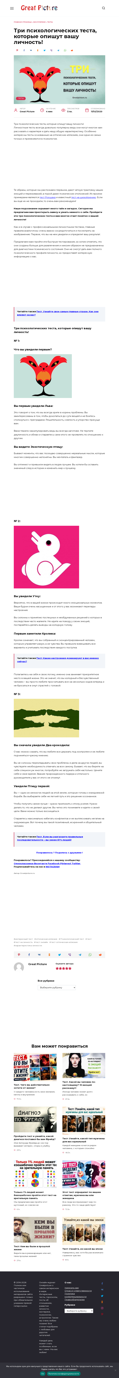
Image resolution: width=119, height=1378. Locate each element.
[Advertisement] (59, 164)
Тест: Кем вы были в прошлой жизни (32, 1248)
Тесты (50, 22)
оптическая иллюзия (46, 939)
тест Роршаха (48, 197)
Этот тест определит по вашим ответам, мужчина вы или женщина (81, 1195)
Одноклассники (24, 863)
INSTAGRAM (52, 866)
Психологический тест (72, 939)
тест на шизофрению (83, 197)
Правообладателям (75, 1299)
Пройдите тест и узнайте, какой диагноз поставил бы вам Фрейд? (35, 1137)
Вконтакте (41, 863)
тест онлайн (42, 942)
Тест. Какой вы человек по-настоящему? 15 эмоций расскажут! (79, 1084)
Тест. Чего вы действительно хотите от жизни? (32, 1086)
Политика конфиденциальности (63, 1373)
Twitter (76, 863)
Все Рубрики (39, 22)
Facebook (54, 863)
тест (89, 939)
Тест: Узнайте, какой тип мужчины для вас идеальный (83, 1140)
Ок (42, 1373)
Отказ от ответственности (78, 1291)
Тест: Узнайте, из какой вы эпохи (82, 1248)
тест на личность (24, 942)
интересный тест (24, 939)
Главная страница (23, 22)
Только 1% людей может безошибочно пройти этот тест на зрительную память (35, 1195)
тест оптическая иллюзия (64, 942)
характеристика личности (28, 945)
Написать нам (72, 1288)
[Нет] (115, 1370)
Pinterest (66, 863)
